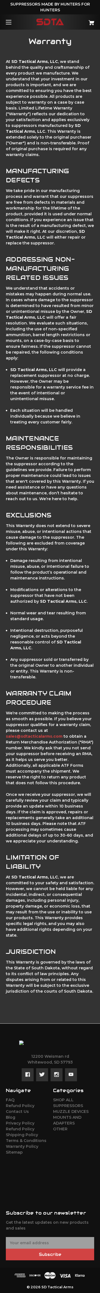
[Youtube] (71, 1075)
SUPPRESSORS (68, 1105)
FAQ (10, 1099)
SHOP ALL (63, 1099)
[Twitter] (42, 1075)
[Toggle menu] (13, 22)
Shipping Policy (22, 1134)
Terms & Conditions (26, 1140)
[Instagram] (56, 1075)
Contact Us (17, 1111)
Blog (10, 1117)
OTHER (60, 1128)
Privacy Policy (20, 1123)
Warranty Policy (22, 1146)
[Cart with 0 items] (85, 20)
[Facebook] (28, 1075)
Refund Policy (20, 1105)
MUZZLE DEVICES (71, 1111)
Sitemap (14, 1152)
